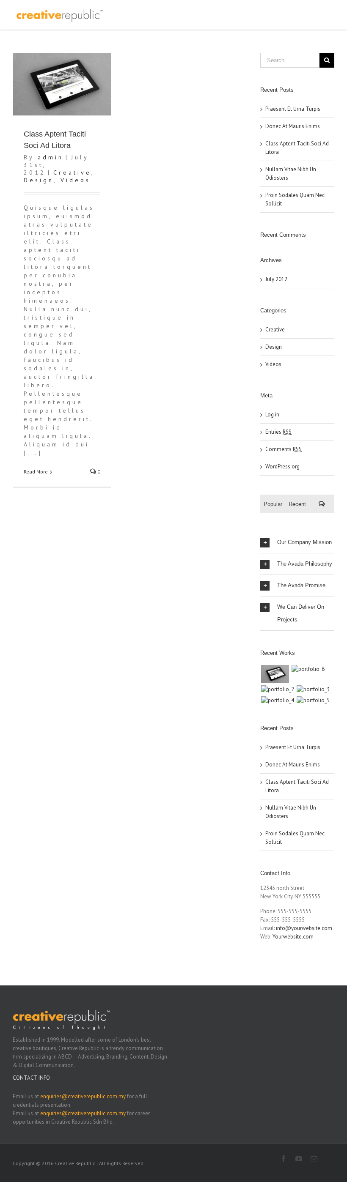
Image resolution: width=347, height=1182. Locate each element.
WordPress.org (282, 466)
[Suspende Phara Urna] (313, 700)
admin (50, 157)
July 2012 (276, 279)
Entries (278, 431)
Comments (283, 449)
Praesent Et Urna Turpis (292, 108)
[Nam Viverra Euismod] (313, 689)
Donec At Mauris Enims (292, 126)
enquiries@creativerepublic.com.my (83, 1096)
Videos (76, 180)
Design (39, 180)
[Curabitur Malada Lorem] (277, 700)
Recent (297, 504)
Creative (72, 172)
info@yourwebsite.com (304, 928)
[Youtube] (298, 1158)
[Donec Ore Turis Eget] (274, 674)
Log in (272, 414)
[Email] (314, 1158)
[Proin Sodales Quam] (277, 689)
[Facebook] (283, 1158)
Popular (273, 504)
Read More (36, 471)
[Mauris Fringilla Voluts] (308, 669)
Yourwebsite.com (293, 936)
